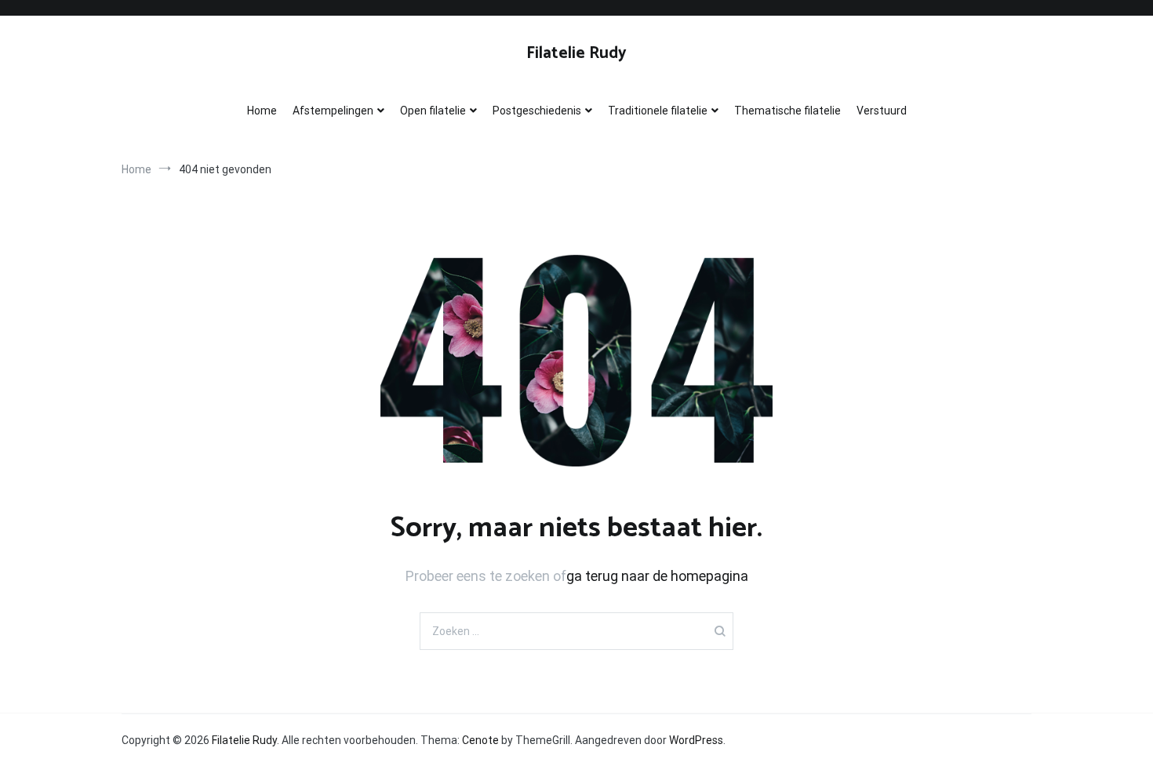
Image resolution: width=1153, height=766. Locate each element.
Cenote (480, 740)
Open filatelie (433, 110)
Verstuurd (882, 110)
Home (262, 110)
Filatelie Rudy (576, 53)
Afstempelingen (333, 110)
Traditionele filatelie (657, 110)
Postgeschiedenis (537, 110)
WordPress (696, 740)
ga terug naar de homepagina (657, 576)
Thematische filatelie (787, 110)
